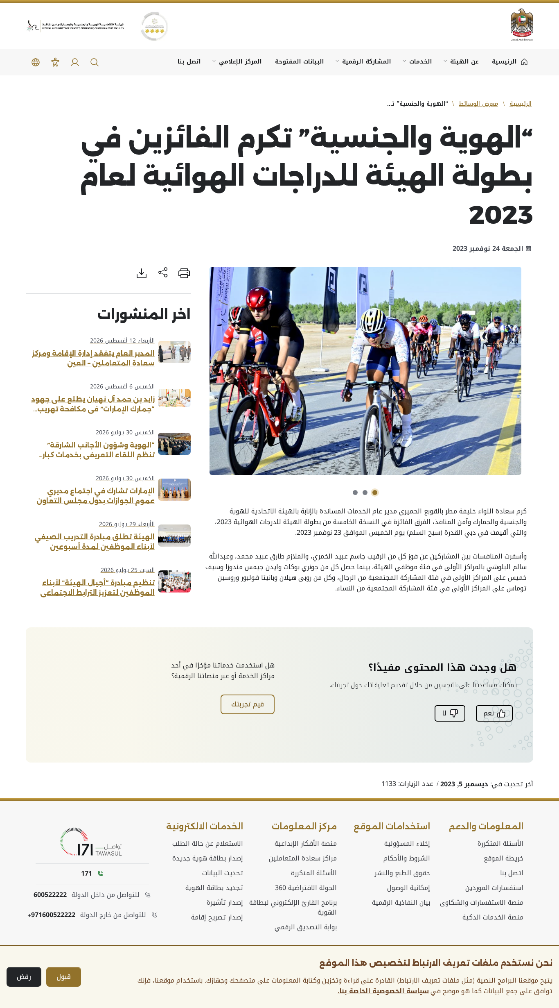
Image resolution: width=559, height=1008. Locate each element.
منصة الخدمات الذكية (492, 917)
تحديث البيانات (222, 873)
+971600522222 (51, 915)
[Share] (163, 273)
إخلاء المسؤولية (407, 844)
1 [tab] (374, 492)
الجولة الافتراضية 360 (306, 888)
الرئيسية (520, 103)
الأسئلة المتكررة (500, 844)
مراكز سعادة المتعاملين (303, 858)
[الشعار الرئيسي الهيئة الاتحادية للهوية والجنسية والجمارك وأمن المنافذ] (75, 26)
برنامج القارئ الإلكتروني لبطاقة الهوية (292, 907)
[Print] (184, 273)
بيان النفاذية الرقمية (401, 903)
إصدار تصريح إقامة (217, 917)
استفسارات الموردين (494, 888)
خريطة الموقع (503, 858)
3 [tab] (355, 492)
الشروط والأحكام (406, 858)
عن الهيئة (464, 61)
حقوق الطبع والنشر (402, 873)
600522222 (50, 895)
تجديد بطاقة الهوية (214, 888)
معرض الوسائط (478, 103)
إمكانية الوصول (408, 888)
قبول (63, 976)
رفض (24, 976)
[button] (94, 62)
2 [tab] (365, 492)
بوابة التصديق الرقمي (306, 927)
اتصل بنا (189, 61)
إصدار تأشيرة (225, 903)
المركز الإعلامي (240, 61)
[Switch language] (35, 62)
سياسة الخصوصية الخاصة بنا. (383, 991)
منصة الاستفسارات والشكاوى (481, 903)
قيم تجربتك (247, 704)
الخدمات (420, 61)
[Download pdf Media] (141, 273)
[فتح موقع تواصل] (92, 842)
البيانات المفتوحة (299, 61)
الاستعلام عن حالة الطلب (207, 844)
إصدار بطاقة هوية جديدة (207, 858)
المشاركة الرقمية (366, 61)
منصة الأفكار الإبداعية (306, 844)
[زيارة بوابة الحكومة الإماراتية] (516, 24)
